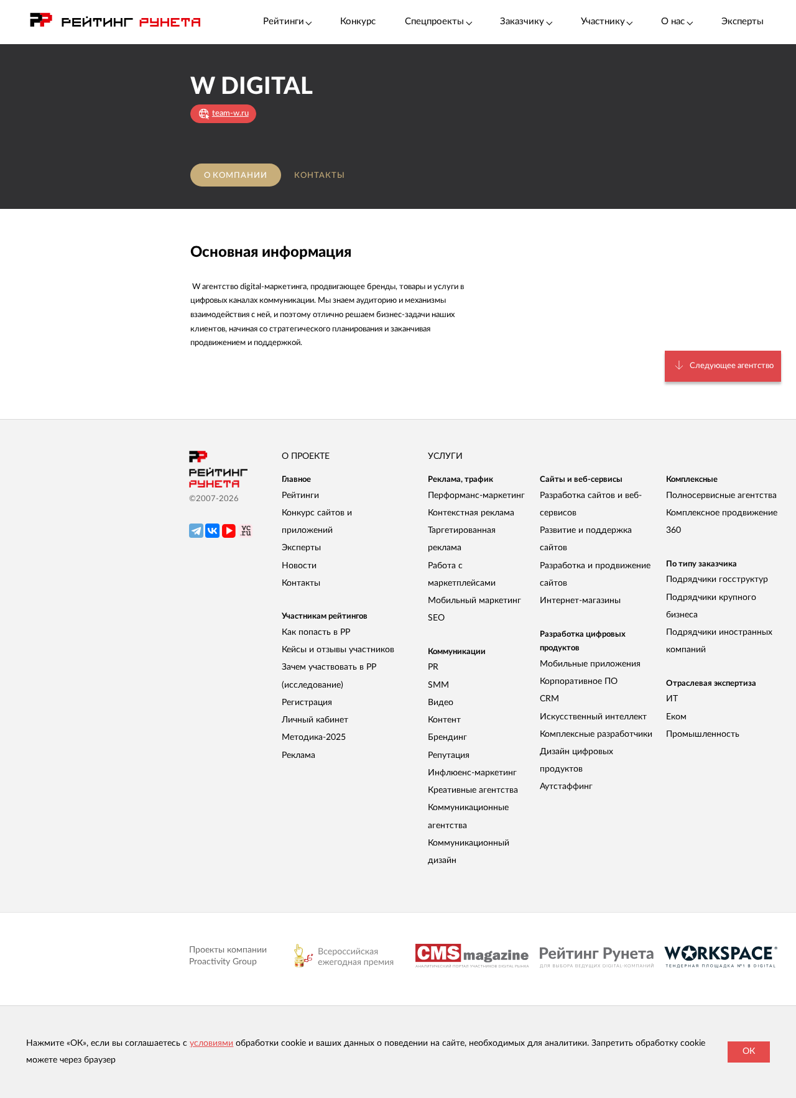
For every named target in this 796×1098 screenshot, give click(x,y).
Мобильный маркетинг (474, 600)
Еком (676, 717)
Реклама (298, 755)
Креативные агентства (473, 790)
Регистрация (307, 702)
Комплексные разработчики (596, 734)
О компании (235, 175)
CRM (549, 698)
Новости (299, 565)
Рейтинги (300, 495)
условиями (211, 1043)
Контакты (319, 175)
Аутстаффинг (566, 786)
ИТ (672, 698)
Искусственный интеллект (593, 717)
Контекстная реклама (471, 513)
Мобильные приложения (590, 664)
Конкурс (358, 21)
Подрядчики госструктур (717, 579)
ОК (749, 1051)
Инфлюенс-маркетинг (472, 772)
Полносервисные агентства (721, 495)
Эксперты (742, 21)
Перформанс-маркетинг (476, 495)
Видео (440, 702)
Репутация (449, 755)
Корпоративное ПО (579, 681)
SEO (436, 618)
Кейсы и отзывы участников (338, 649)
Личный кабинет (315, 720)
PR (433, 667)
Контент (444, 720)
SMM (438, 685)
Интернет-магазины (580, 600)
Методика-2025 (314, 737)
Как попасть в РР (316, 632)
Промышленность (702, 734)
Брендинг (447, 737)
